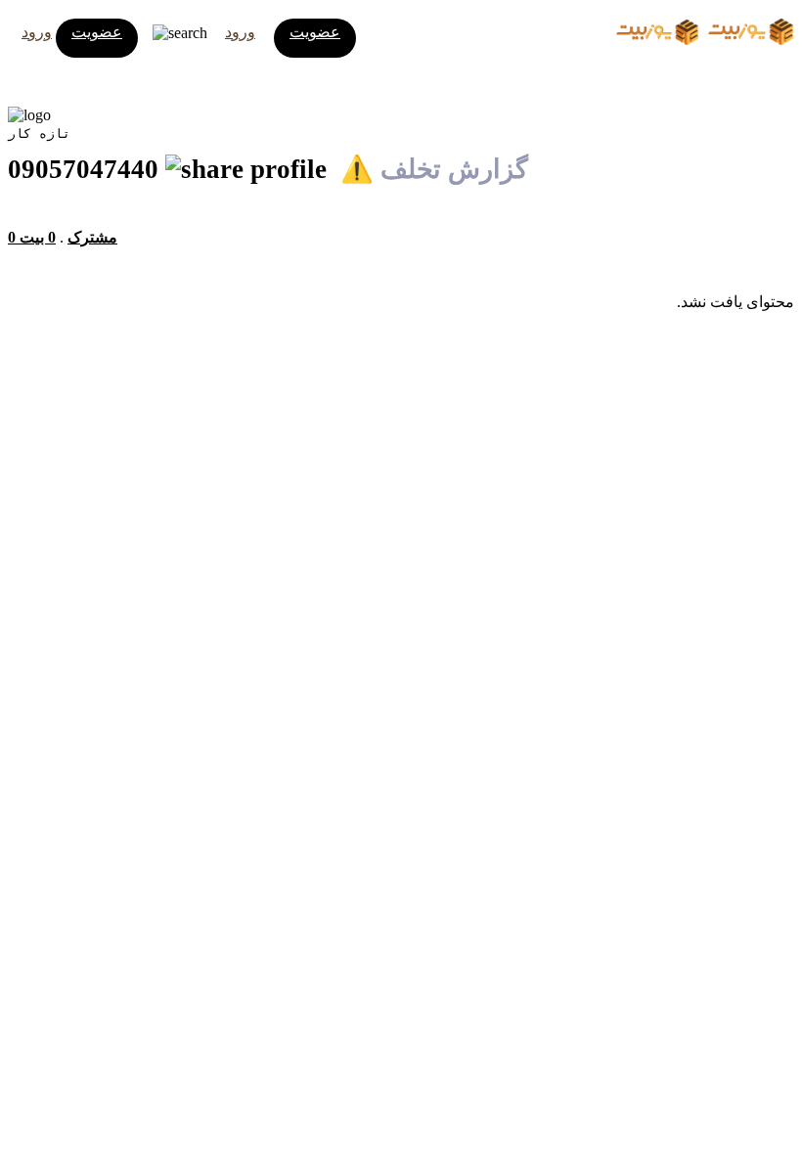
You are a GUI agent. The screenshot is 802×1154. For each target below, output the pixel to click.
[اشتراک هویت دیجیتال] (249, 169)
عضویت (96, 31)
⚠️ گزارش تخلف (434, 169)
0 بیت (38, 237)
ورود (37, 31)
